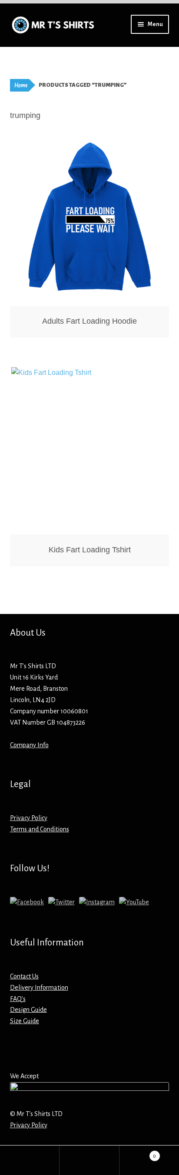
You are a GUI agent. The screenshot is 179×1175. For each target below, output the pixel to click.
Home (20, 85)
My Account (30, 1160)
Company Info (29, 745)
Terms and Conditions (39, 829)
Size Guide (24, 1020)
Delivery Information (39, 987)
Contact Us (24, 976)
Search (89, 1160)
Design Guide (28, 1009)
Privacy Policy (28, 817)
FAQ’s (18, 998)
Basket (137, 1153)
